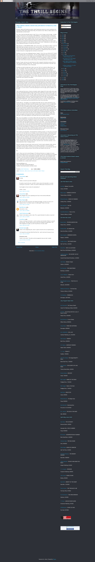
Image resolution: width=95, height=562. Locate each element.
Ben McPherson (64, 319)
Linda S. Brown (41, 170)
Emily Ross (63, 247)
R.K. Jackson (63, 411)
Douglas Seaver (64, 241)
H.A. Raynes (63, 345)
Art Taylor (62, 311)
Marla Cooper (63, 192)
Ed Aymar (62, 124)
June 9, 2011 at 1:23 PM (24, 197)
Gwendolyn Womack (65, 453)
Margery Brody (63, 125)
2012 (63, 40)
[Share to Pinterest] (39, 169)
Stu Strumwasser (64, 494)
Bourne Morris (63, 222)
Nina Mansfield (63, 405)
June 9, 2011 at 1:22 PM (24, 191)
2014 (63, 36)
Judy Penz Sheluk (64, 357)
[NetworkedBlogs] (70, 526)
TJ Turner (62, 501)
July (64, 52)
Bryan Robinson (64, 130)
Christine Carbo (64, 441)
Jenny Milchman (67, 102)
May (64, 68)
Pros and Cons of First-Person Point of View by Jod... (69, 56)
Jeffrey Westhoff (64, 461)
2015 (63, 35)
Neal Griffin (63, 481)
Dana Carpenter (64, 235)
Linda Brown (22, 219)
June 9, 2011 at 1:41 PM (24, 204)
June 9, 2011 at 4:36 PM (24, 216)
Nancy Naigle (22, 199)
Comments (64, 27)
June (64, 54)
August (64, 50)
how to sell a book (34, 170)
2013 (63, 38)
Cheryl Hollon (63, 325)
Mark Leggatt (63, 379)
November (65, 45)
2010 (63, 77)
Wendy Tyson (63, 118)
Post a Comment (21, 242)
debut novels (27, 170)
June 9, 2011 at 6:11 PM (24, 225)
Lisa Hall (62, 186)
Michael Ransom (64, 398)
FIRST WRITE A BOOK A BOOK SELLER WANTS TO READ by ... (69, 62)
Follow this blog (70, 528)
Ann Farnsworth (64, 305)
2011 (63, 42)
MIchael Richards (64, 199)
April (64, 70)
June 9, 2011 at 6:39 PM (24, 233)
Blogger (54, 559)
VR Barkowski (63, 507)
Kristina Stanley (64, 373)
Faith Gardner (63, 338)
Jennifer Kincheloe (64, 254)
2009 (63, 79)
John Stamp (63, 261)
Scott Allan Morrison (65, 211)
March (64, 72)
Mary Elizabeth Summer (65, 281)
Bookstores (22, 170)
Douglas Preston (64, 162)
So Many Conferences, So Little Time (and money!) (69, 66)
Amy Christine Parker (65, 114)
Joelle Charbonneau (23, 213)
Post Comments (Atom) (39, 250)
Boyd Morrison (22, 207)
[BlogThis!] (35, 169)
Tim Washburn (63, 295)
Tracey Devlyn (22, 176)
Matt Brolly (63, 392)
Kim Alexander (63, 268)
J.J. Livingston (63, 469)
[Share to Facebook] (38, 169)
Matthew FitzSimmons (65, 288)
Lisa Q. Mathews (64, 274)
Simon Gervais (63, 488)
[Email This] (34, 169)
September (65, 48)
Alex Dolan (63, 421)
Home (37, 247)
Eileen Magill (63, 447)
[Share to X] (37, 169)
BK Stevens (63, 434)
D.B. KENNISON (64, 332)
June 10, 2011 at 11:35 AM (24, 239)
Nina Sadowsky (64, 205)
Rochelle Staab (22, 227)
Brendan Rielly (63, 228)
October (65, 47)
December (65, 43)
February (65, 73)
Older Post (54, 247)
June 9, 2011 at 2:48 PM (24, 210)
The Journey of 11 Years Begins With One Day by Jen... (69, 59)
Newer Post (19, 247)
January (65, 75)
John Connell (63, 475)
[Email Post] (32, 169)
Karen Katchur (63, 365)
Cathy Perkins (63, 123)
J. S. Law (62, 351)
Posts (63, 25)
